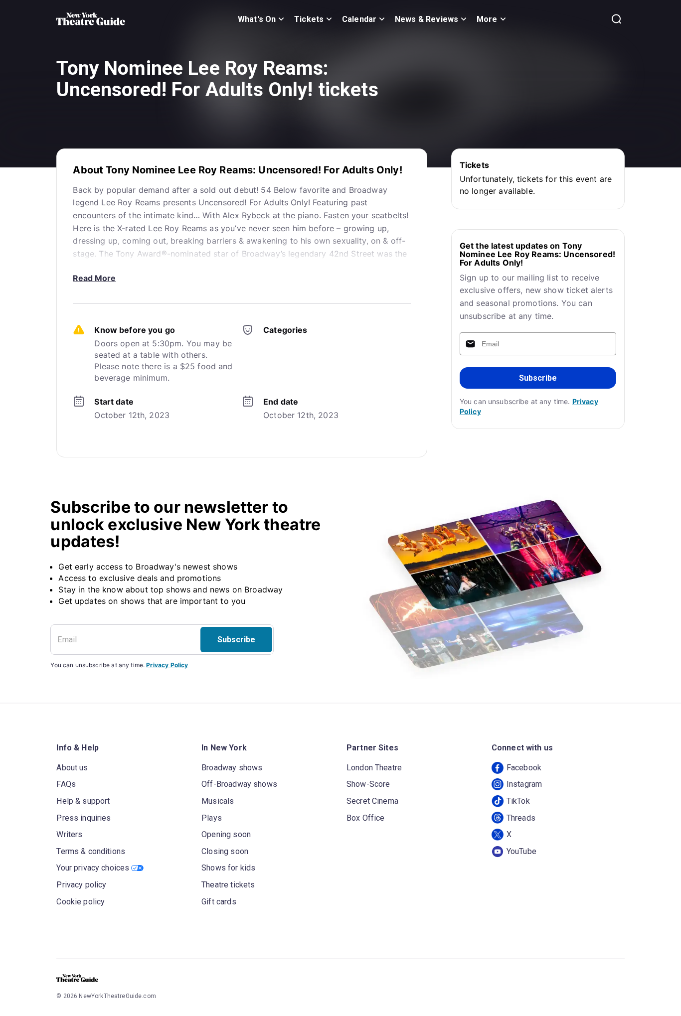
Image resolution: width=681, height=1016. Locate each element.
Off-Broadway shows (239, 784)
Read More (94, 278)
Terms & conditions (90, 851)
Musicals (217, 801)
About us (72, 767)
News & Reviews (426, 19)
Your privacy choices (92, 867)
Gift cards (218, 901)
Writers (69, 834)
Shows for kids (228, 867)
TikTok (518, 801)
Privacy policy (81, 884)
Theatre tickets (228, 884)
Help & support (83, 801)
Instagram (524, 784)
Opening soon (226, 834)
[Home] (90, 19)
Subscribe (538, 378)
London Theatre (374, 767)
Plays (211, 818)
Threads (521, 818)
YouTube (521, 851)
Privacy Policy (167, 665)
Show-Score (368, 784)
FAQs (66, 784)
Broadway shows (231, 767)
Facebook (524, 767)
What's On (257, 19)
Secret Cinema (372, 801)
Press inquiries (83, 818)
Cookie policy (80, 901)
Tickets (309, 19)
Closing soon (224, 851)
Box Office (365, 818)
